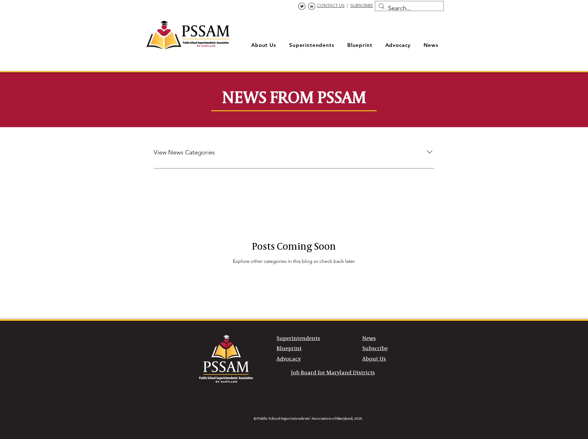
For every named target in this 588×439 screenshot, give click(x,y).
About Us (374, 359)
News (369, 338)
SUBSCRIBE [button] (361, 5)
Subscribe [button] (375, 348)
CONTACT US (331, 5)
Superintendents (298, 338)
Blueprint (289, 348)
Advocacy (289, 359)
